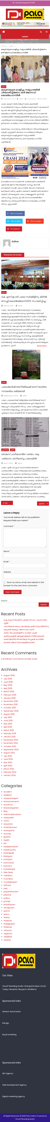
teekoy (7, 917)
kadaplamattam (11, 846)
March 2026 (9, 691)
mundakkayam (10, 882)
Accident (8, 791)
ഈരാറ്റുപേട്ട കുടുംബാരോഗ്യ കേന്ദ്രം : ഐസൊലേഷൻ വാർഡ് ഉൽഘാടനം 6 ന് (44, 503)
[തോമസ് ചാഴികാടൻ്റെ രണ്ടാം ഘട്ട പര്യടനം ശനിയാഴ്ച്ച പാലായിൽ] (25, 432)
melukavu (8, 875)
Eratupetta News (32, 986)
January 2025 (10, 736)
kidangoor (8, 856)
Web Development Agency (14, 1085)
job (5, 843)
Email (7, 561)
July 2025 (8, 717)
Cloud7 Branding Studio (12, 986)
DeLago (5, 1023)
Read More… (42, 346)
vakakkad (8, 936)
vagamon (8, 933)
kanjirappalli (9, 853)
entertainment (10, 827)
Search (4, 600)
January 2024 (10, 775)
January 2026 (10, 698)
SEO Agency (7, 1073)
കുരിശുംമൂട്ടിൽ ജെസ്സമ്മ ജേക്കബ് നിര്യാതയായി (24, 636)
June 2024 (8, 759)
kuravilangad (9, 869)
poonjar (7, 901)
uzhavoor (8, 930)
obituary (7, 885)
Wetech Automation (11, 1011)
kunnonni (8, 866)
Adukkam (8, 795)
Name (7, 551)
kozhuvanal (9, 862)
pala (4, 87)
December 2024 (11, 740)
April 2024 (8, 765)
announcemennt (11, 801)
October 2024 (10, 746)
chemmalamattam (12, 814)
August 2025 (9, 714)
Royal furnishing (9, 1034)
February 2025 (10, 733)
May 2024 (8, 762)
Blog (5, 811)
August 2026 (9, 675)
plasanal (7, 895)
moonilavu (8, 879)
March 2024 (9, 769)
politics (7, 898)
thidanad (8, 927)
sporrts (7, 911)
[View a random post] (46, 31)
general (5, 450)
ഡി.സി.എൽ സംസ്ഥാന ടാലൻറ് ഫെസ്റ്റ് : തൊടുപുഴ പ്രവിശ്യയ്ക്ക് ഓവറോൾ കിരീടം (8, 503)
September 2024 (11, 749)
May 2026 (8, 685)
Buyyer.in (23, 989)
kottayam (8, 859)
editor (21, 99)
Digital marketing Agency (13, 1096)
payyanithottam (11, 891)
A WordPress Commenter (12, 659)
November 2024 (11, 743)
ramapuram (9, 907)
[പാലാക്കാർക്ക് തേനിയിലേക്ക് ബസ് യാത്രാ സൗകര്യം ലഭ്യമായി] (25, 364)
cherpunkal (9, 817)
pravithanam (9, 904)
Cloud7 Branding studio (25, 1119)
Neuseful (13, 989)
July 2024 (8, 756)
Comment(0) (31, 99)
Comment (9, 526)
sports (6, 914)
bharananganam (11, 808)
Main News (8, 872)
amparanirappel (11, 798)
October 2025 (10, 707)
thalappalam (9, 924)
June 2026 (8, 682)
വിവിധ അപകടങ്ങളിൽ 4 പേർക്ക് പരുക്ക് (21, 41)
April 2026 (8, 688)
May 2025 (8, 723)
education (8, 824)
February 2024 (10, 772)
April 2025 (8, 727)
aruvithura (8, 804)
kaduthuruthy (10, 850)
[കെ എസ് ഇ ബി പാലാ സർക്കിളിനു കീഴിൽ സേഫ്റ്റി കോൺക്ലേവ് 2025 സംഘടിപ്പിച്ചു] (25, 274)
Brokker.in (32, 989)
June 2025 (8, 720)
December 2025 (11, 701)
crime (6, 821)
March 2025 (9, 730)
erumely (7, 833)
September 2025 (11, 711)
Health (6, 840)
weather (7, 940)
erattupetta (9, 830)
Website (7, 572)
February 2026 (10, 695)
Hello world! (32, 659)
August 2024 (9, 752)
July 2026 (8, 678)
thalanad (8, 920)
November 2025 (11, 704)
